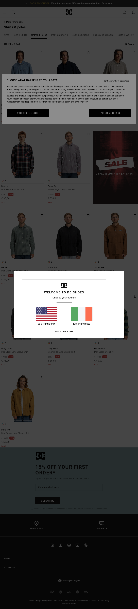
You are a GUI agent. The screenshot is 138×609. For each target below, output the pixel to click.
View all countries (64, 332)
